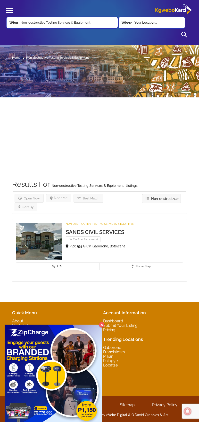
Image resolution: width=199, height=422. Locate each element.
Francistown (114, 352)
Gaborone (112, 347)
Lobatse (110, 365)
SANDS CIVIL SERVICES (95, 232)
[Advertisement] (99, 131)
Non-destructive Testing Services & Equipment (101, 223)
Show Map (143, 266)
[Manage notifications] (187, 411)
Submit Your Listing (120, 325)
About (17, 321)
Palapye (110, 360)
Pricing (109, 330)
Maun (108, 356)
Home (16, 57)
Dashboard (113, 321)
